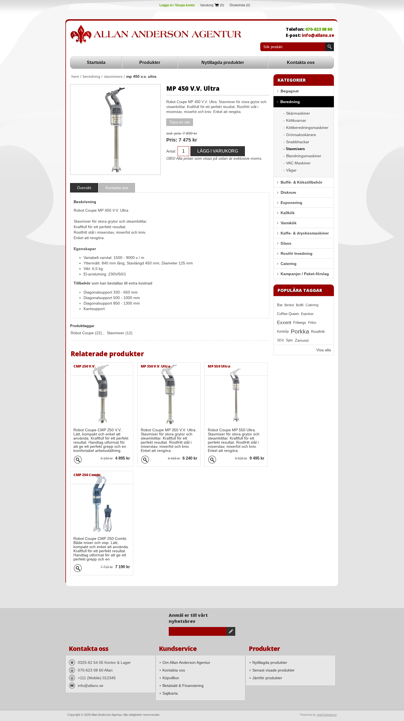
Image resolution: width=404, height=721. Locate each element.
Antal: (171, 151)
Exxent (284, 322)
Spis (289, 340)
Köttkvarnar (296, 120)
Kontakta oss (301, 62)
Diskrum (288, 192)
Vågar (291, 170)
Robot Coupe (82, 333)
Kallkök (288, 213)
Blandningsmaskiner (303, 156)
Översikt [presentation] (84, 188)
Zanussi (302, 340)
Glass (286, 243)
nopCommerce (327, 714)
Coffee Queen (288, 314)
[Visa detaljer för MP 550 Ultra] (236, 394)
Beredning (290, 102)
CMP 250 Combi (86, 474)
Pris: (171, 140)
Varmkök (289, 223)
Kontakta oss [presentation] (117, 188)
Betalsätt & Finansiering (183, 685)
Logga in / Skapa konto (177, 5)
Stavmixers (295, 149)
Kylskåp (283, 331)
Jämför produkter (267, 678)
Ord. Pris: (174, 133)
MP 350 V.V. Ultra (155, 366)
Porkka (300, 331)
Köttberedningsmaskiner (307, 127)
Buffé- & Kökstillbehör (301, 182)
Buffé (300, 305)
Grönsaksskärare (301, 134)
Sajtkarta (170, 693)
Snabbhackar (297, 142)
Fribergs (299, 323)
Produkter (149, 62)
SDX (280, 340)
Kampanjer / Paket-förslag (305, 274)
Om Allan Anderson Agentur (186, 662)
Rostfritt (318, 331)
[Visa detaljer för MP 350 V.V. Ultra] (169, 394)
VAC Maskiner (298, 163)
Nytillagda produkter (222, 62)
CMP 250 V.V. (84, 366)
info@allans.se (318, 35)
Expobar (307, 314)
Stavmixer (115, 333)
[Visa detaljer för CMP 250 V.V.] (101, 394)
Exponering (291, 202)
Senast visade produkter (273, 670)
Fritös (312, 323)
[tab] (84, 187)
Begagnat (290, 91)
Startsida (96, 62)
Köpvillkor (170, 678)
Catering (289, 263)
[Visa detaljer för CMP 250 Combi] (101, 502)
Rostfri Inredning (296, 253)
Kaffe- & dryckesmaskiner (305, 233)
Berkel (289, 305)
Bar (280, 305)
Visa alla (323, 350)
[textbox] (292, 46)
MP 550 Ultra (219, 366)
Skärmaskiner (298, 113)
